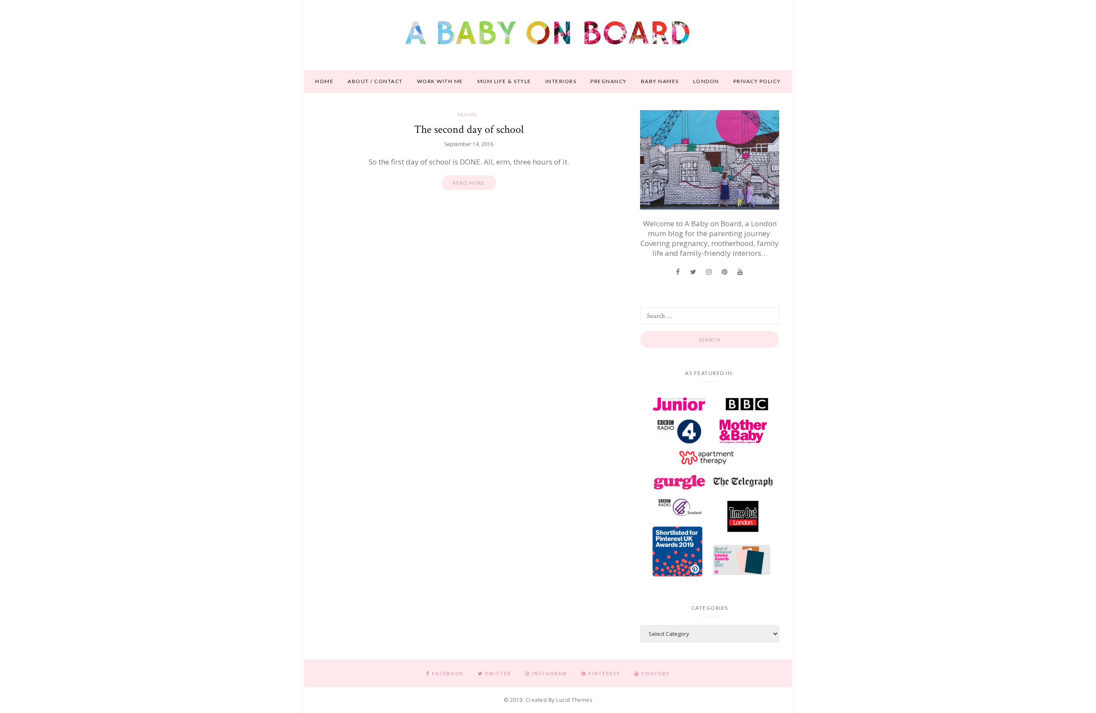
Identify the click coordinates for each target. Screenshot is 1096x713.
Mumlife (467, 114)
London (706, 81)
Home (324, 81)
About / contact (375, 81)
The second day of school (469, 129)
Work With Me (440, 81)
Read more (469, 183)
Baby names (660, 81)
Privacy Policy (757, 81)
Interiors (561, 81)
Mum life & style (504, 81)
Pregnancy (608, 81)
